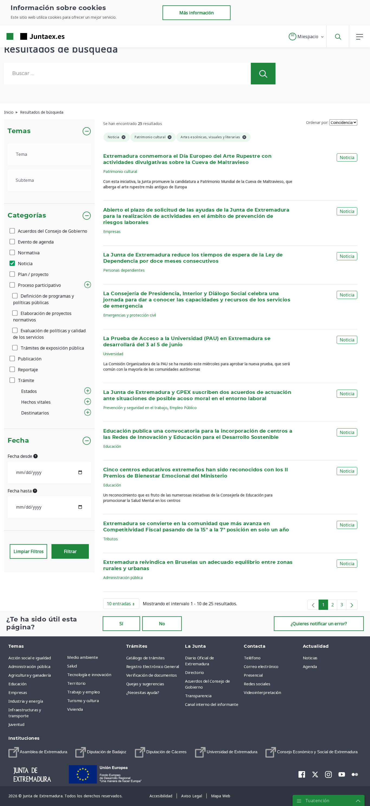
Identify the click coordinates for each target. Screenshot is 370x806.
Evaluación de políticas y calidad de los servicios (49, 334)
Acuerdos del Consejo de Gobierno (52, 231)
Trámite (25, 380)
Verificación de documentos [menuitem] (151, 675)
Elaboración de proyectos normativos (42, 316)
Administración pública (123, 577)
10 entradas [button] (123, 605)
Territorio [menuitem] (76, 683)
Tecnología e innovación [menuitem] (89, 674)
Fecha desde (20, 456)
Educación (112, 446)
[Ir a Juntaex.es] (25, 36)
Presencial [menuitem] (253, 675)
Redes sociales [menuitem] (257, 683)
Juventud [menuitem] (16, 724)
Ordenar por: (317, 122)
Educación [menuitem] (17, 683)
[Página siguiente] (352, 605)
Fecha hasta (20, 491)
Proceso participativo (39, 285)
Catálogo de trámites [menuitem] (145, 657)
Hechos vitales (36, 402)
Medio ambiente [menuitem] (82, 657)
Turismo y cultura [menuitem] (83, 700)
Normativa (28, 253)
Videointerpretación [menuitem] (262, 692)
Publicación (29, 359)
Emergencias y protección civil (129, 315)
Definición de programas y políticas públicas (43, 299)
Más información (196, 13)
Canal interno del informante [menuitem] (211, 704)
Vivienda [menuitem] (75, 709)
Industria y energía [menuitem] (25, 701)
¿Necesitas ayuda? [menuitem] (142, 692)
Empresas (112, 231)
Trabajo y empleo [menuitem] (83, 692)
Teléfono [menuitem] (252, 657)
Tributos (110, 538)
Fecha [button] (18, 440)
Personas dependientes (124, 270)
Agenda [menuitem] (310, 666)
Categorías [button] (27, 215)
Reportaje (27, 370)
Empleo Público (183, 407)
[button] (306, 36)
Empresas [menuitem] (17, 692)
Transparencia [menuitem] (198, 695)
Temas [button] (19, 131)
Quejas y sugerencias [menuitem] (145, 683)
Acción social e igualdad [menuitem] (29, 657)
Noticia (25, 264)
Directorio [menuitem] (194, 672)
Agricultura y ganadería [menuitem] (29, 675)
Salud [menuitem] (72, 666)
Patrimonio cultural (120, 171)
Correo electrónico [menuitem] (261, 666)
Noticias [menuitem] (310, 657)
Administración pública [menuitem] (29, 666)
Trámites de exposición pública (52, 348)
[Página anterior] (313, 605)
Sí (121, 624)
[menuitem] (37, 752)
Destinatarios (35, 413)
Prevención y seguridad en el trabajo (135, 407)
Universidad (113, 353)
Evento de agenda (35, 242)
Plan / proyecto (32, 274)
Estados (29, 391)
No (162, 624)
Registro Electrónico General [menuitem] (152, 666)
